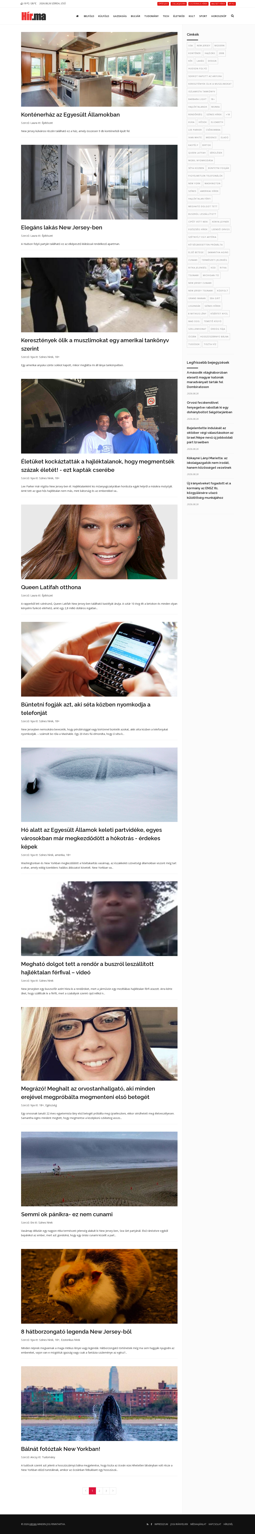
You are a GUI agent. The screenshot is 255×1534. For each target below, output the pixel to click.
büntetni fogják (218, 168)
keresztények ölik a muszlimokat (210, 83)
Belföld (89, 16)
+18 (228, 114)
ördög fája (218, 328)
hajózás (210, 53)
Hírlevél (228, 1524)
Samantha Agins (218, 252)
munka (215, 106)
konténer (194, 53)
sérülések (216, 152)
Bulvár (135, 16)
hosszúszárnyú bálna (214, 336)
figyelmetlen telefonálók (205, 175)
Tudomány (151, 16)
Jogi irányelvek (179, 1524)
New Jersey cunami (200, 283)
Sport (203, 16)
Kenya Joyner (220, 221)
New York (194, 183)
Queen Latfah (197, 152)
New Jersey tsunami (200, 290)
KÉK (190, 60)
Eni (32, 1222)
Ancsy (34, 1457)
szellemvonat (197, 328)
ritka (223, 267)
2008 (221, 53)
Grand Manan (197, 298)
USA (190, 45)
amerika (60, 855)
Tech (166, 16)
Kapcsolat (215, 1524)
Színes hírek (46, 357)
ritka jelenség (197, 267)
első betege (196, 252)
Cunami (193, 260)
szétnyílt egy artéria (202, 237)
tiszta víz (210, 344)
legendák (194, 305)
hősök (203, 122)
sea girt (215, 298)
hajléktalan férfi (199, 198)
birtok (206, 145)
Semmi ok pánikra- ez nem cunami (67, 1214)
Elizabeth (217, 122)
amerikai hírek (209, 191)
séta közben (196, 168)
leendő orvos (221, 229)
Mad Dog (194, 321)
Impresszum (161, 1524)
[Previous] (85, 1490)
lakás (200, 60)
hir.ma (33, 1524)
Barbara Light (197, 99)
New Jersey (203, 45)
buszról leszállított (202, 214)
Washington (212, 183)
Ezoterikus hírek (70, 1340)
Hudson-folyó (197, 68)
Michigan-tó (211, 275)
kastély (193, 145)
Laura (33, 123)
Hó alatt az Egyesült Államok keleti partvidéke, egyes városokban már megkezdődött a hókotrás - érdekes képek (91, 838)
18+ (57, 357)
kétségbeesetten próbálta (205, 244)
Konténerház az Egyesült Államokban (70, 114)
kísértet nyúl (219, 313)
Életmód (179, 16)
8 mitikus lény (197, 313)
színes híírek (213, 305)
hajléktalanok (197, 106)
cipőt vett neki (198, 221)
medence (211, 137)
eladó (224, 137)
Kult (192, 16)
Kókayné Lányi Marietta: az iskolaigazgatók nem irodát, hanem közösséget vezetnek (209, 462)
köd (213, 267)
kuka (191, 122)
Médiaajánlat (198, 1524)
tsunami (193, 275)
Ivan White (195, 137)
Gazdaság (120, 16)
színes (192, 191)
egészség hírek (198, 229)
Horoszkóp (218, 16)
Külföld (103, 16)
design (212, 60)
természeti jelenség (214, 260)
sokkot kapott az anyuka (205, 76)
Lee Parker (195, 129)
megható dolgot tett (202, 206)
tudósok (194, 344)
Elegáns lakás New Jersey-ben (61, 227)
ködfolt (222, 290)
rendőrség (195, 114)
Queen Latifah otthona (51, 587)
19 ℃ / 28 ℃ (29, 3)
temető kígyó (213, 321)
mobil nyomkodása (200, 160)
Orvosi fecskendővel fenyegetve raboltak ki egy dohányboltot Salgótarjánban (209, 407)
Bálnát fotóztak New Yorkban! (60, 1449)
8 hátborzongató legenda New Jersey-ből (76, 1331)
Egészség (51, 1105)
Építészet (47, 123)
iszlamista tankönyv (201, 91)
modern (219, 45)
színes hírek (214, 114)
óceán (192, 336)
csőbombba (213, 129)
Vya (32, 357)
